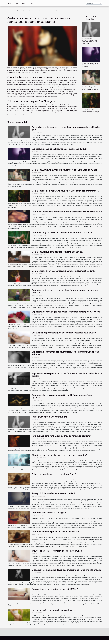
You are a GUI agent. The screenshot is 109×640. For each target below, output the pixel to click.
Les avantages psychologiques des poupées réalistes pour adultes (64, 332)
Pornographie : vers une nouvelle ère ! (50, 417)
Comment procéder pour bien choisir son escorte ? (56, 531)
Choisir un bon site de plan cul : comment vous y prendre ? (59, 455)
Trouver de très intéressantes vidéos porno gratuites (57, 551)
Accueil (8, 10)
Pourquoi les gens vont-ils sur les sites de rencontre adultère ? (61, 436)
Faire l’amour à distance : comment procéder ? (54, 474)
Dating (16, 3)
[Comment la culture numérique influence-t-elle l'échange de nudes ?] (91, 77)
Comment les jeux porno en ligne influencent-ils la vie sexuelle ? (62, 232)
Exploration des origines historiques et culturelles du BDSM (90, 64)
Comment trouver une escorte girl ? (49, 512)
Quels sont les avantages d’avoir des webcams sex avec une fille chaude (66, 570)
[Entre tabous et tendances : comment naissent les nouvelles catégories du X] (91, 29)
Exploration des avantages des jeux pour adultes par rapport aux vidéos (66, 312)
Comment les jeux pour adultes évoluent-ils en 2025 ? (57, 252)
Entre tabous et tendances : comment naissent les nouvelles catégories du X (89, 40)
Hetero (24, 3)
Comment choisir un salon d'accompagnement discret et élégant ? (63, 271)
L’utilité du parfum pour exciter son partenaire (53, 610)
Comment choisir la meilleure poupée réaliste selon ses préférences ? (91, 111)
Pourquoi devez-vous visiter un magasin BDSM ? (55, 589)
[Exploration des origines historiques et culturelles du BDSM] (91, 54)
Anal (9, 3)
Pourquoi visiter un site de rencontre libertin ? (53, 493)
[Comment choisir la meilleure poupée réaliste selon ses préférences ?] (91, 100)
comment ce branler (52, 84)
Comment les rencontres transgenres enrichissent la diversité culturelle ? (67, 211)
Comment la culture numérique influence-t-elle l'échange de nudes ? (90, 87)
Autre (31, 3)
